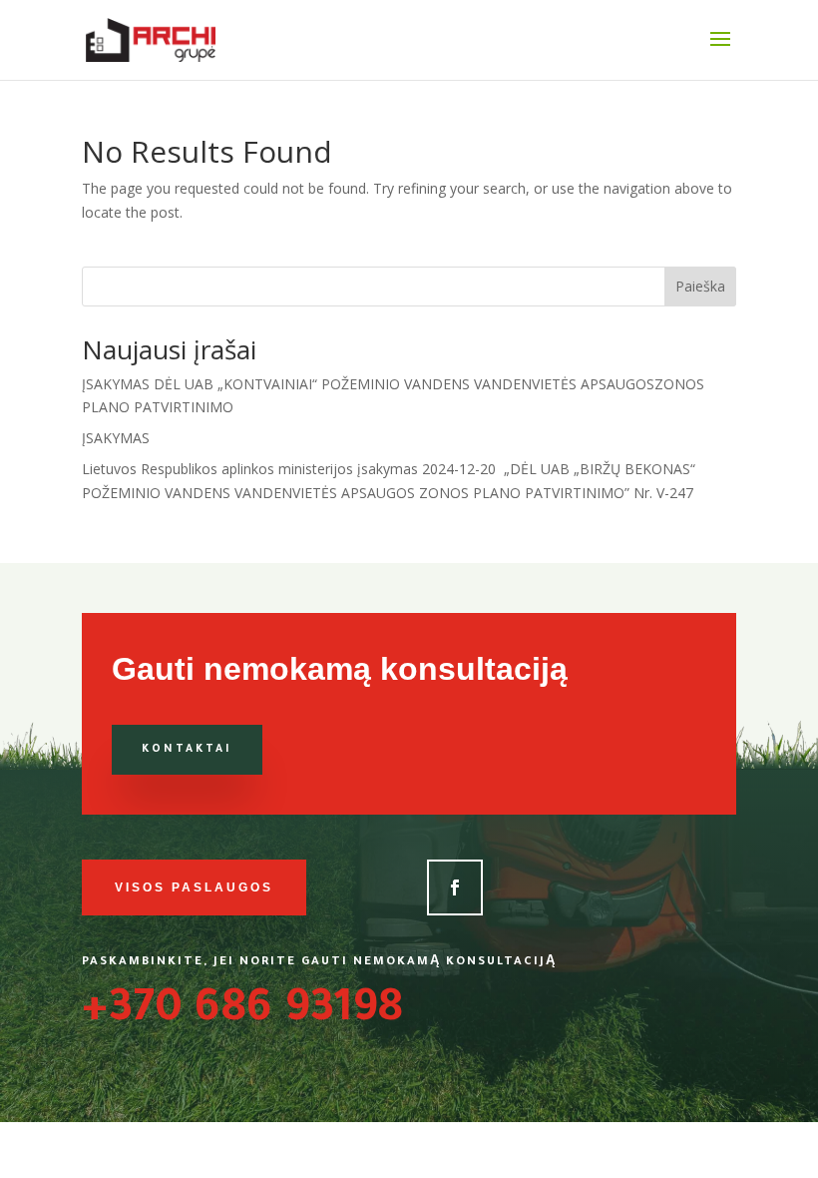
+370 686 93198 (242, 1012)
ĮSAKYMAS (116, 437)
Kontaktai (187, 750)
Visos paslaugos (194, 887)
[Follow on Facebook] (455, 887)
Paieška (700, 286)
